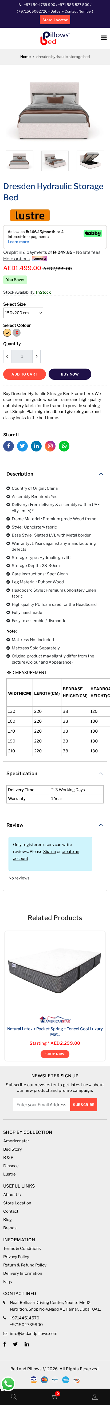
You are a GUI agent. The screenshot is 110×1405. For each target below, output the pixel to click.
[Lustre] (30, 214)
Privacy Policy (16, 1256)
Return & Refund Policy (24, 1265)
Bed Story (12, 1149)
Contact (10, 1211)
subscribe (84, 1104)
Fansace (11, 1165)
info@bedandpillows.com (33, 1333)
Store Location (17, 1203)
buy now (70, 374)
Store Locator (55, 20)
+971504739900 (26, 1324)
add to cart (24, 374)
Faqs (7, 1281)
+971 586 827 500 (73, 4)
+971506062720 (33, 11)
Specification (21, 773)
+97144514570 (24, 1318)
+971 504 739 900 (39, 4)
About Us (12, 1194)
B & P (8, 1157)
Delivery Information (22, 1273)
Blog (7, 1219)
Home (25, 56)
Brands (10, 1228)
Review (14, 825)
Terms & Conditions (22, 1248)
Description (19, 474)
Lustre (9, 1174)
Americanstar (16, 1141)
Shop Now (55, 1054)
